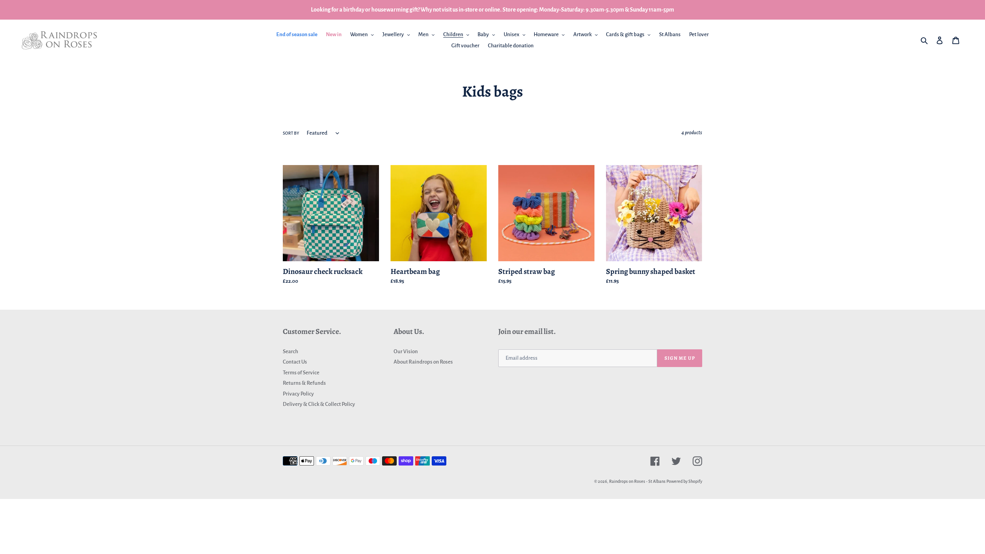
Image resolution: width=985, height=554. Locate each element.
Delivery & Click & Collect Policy (319, 404)
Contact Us (295, 362)
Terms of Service (301, 372)
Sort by (291, 133)
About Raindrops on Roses (423, 362)
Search (290, 351)
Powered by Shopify (684, 481)
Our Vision (406, 351)
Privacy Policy (298, 394)
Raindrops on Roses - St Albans (637, 481)
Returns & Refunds (304, 383)
